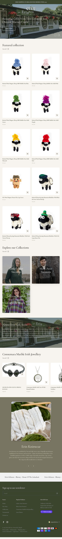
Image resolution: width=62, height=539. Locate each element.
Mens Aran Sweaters (21, 506)
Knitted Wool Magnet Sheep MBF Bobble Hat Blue (15, 83)
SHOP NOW (8, 28)
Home (4, 503)
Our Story (4, 506)
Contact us (5, 515)
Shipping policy (21, 529)
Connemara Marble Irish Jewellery (24, 509)
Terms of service (23, 531)
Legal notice (15, 531)
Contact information (7, 531)
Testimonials (5, 512)
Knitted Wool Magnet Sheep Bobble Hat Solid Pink (45, 83)
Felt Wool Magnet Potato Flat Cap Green (12, 197)
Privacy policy (5, 529)
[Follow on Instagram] (7, 522)
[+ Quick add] (27, 78)
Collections (5, 509)
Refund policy (13, 529)
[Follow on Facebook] (3, 522)
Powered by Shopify (17, 527)
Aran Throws (19, 512)
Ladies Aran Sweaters (21, 503)
